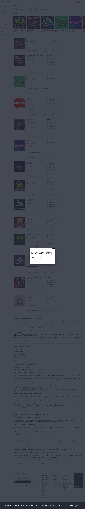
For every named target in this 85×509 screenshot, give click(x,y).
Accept (77, 505)
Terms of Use (32, 506)
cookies (12, 503)
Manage (71, 505)
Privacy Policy (38, 506)
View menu (53, 50)
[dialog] (42, 505)
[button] (42, 261)
